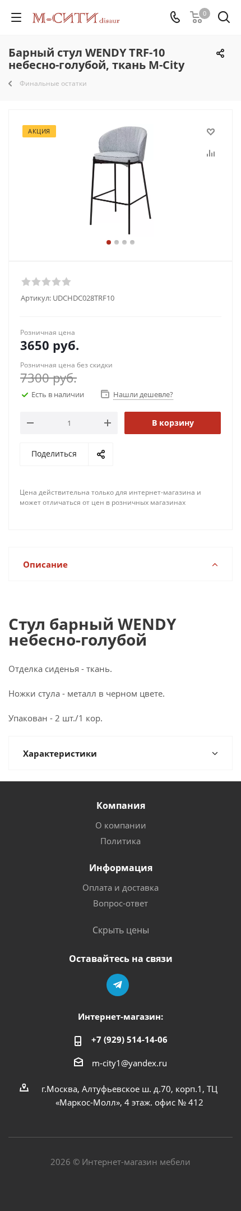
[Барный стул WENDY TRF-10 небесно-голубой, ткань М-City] (120, 180)
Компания (120, 805)
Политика (120, 840)
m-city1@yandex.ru (129, 1063)
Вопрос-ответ (120, 903)
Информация (120, 868)
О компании (120, 825)
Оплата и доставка (120, 887)
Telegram (117, 985)
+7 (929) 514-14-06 (129, 1039)
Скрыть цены (120, 930)
